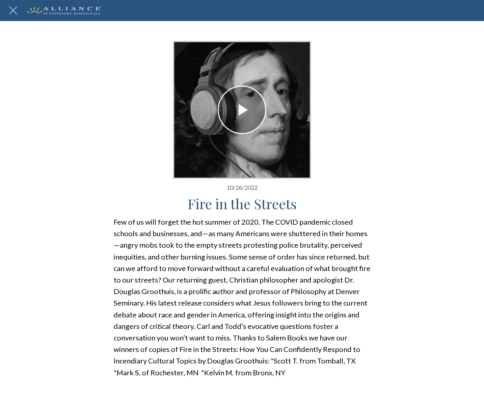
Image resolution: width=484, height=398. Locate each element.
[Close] (13, 10)
